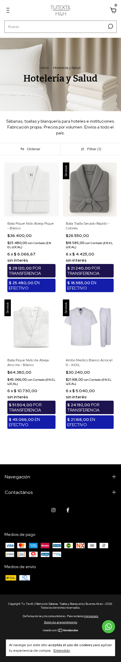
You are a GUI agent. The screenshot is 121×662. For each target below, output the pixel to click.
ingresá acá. (91, 616)
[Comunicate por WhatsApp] (108, 626)
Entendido (61, 650)
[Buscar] (110, 26)
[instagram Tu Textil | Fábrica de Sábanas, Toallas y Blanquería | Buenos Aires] (53, 510)
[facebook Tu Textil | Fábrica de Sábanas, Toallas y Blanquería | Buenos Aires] (67, 510)
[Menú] (9, 11)
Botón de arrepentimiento (60, 622)
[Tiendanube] (60, 630)
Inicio (45, 67)
